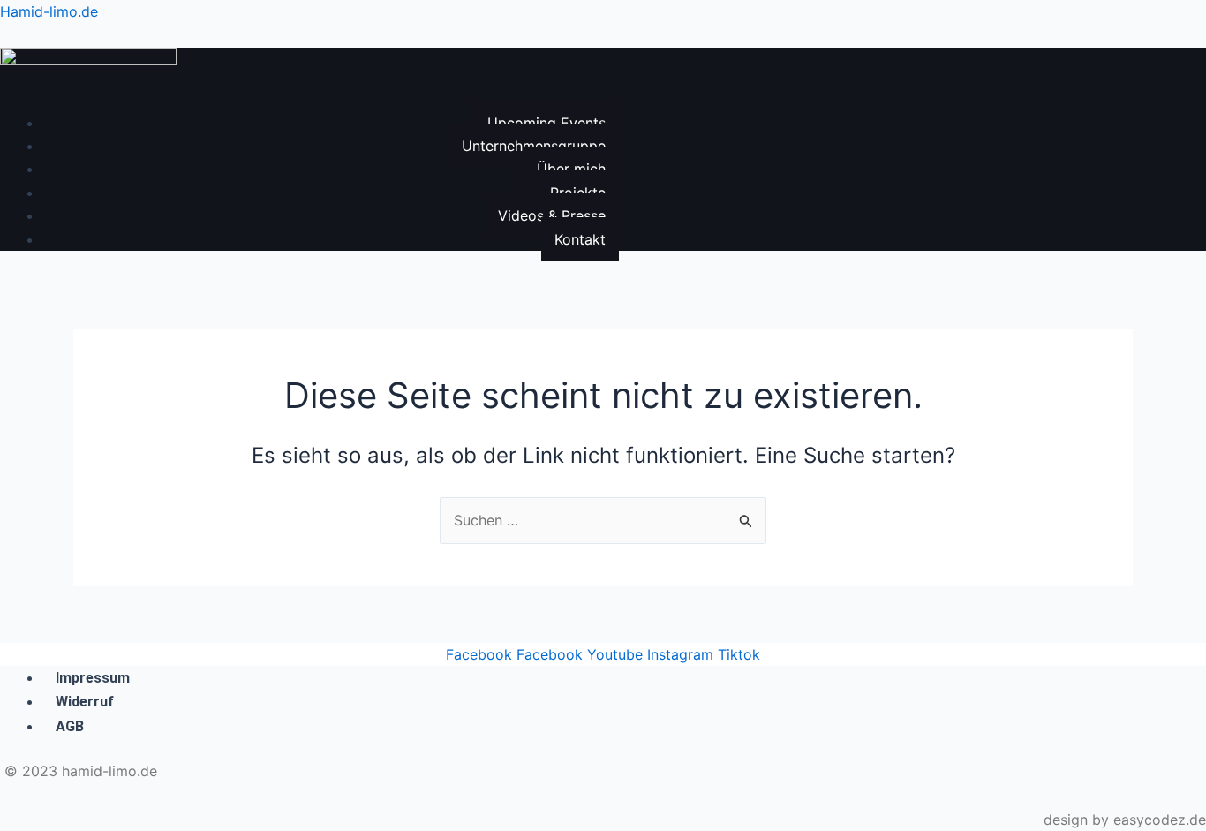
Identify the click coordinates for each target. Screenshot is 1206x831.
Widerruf (85, 701)
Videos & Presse (552, 215)
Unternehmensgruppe (534, 146)
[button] (309, 105)
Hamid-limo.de (49, 11)
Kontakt (580, 239)
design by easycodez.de (1125, 819)
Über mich (571, 169)
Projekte (578, 192)
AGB (70, 726)
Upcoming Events (546, 123)
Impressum (93, 677)
